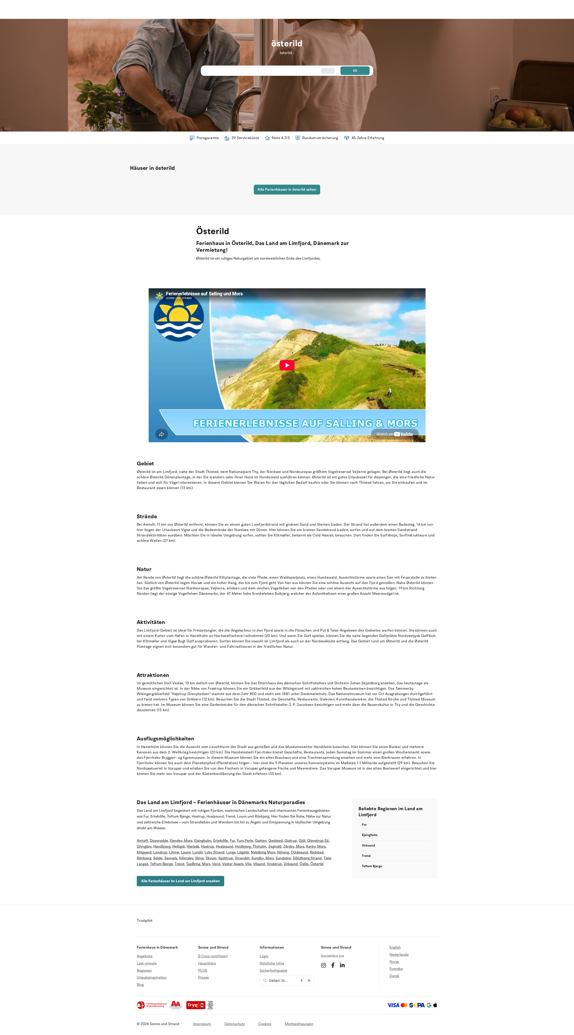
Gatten (261, 840)
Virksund (291, 864)
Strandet (242, 858)
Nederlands (399, 954)
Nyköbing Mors (263, 852)
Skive (199, 858)
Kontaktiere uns (332, 956)
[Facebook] (333, 965)
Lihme (174, 852)
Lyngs (230, 852)
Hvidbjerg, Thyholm (250, 846)
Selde (158, 858)
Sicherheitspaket (273, 970)
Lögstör (243, 852)
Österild (317, 864)
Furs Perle (245, 840)
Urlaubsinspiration (152, 977)
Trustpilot (144, 920)
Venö (216, 864)
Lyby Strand (214, 852)
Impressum (202, 1024)
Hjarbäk (193, 846)
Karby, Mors (316, 846)
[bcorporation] (211, 1008)
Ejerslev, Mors (181, 840)
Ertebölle (220, 840)
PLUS (202, 970)
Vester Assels (233, 864)
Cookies (264, 1024)
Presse (203, 977)
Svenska (396, 968)
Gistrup (291, 840)
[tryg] (197, 1008)
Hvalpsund (224, 846)
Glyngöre (144, 846)
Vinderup (274, 864)
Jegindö (274, 846)
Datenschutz (234, 1024)
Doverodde (159, 840)
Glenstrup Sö (318, 840)
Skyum (211, 858)
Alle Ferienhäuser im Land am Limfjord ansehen (180, 881)
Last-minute (147, 963)
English (395, 947)
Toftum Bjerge (161, 864)
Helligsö (178, 846)
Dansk (394, 976)
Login (264, 956)
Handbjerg (161, 846)
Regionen (144, 970)
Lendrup (160, 852)
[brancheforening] (152, 1008)
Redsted (317, 852)
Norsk (394, 961)
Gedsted (275, 840)
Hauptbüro (207, 963)
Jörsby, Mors (293, 846)
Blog (140, 984)
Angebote (144, 956)
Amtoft (142, 840)
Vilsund (259, 864)
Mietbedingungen (299, 1024)
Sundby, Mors (262, 858)
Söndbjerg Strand (307, 858)
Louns (186, 852)
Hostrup (207, 846)
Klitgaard (144, 852)
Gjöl (302, 840)
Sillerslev (186, 858)
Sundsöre (283, 858)
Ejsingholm (202, 840)
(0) (355, 70)
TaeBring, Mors (198, 864)
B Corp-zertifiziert (213, 956)
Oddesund (299, 852)
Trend (179, 864)
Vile (248, 864)
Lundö (197, 852)
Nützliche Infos (272, 963)
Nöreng (283, 852)
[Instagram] (323, 965)
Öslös (304, 864)
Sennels (170, 858)
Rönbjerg (144, 858)
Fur (232, 840)
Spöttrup (225, 858)
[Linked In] (342, 965)
